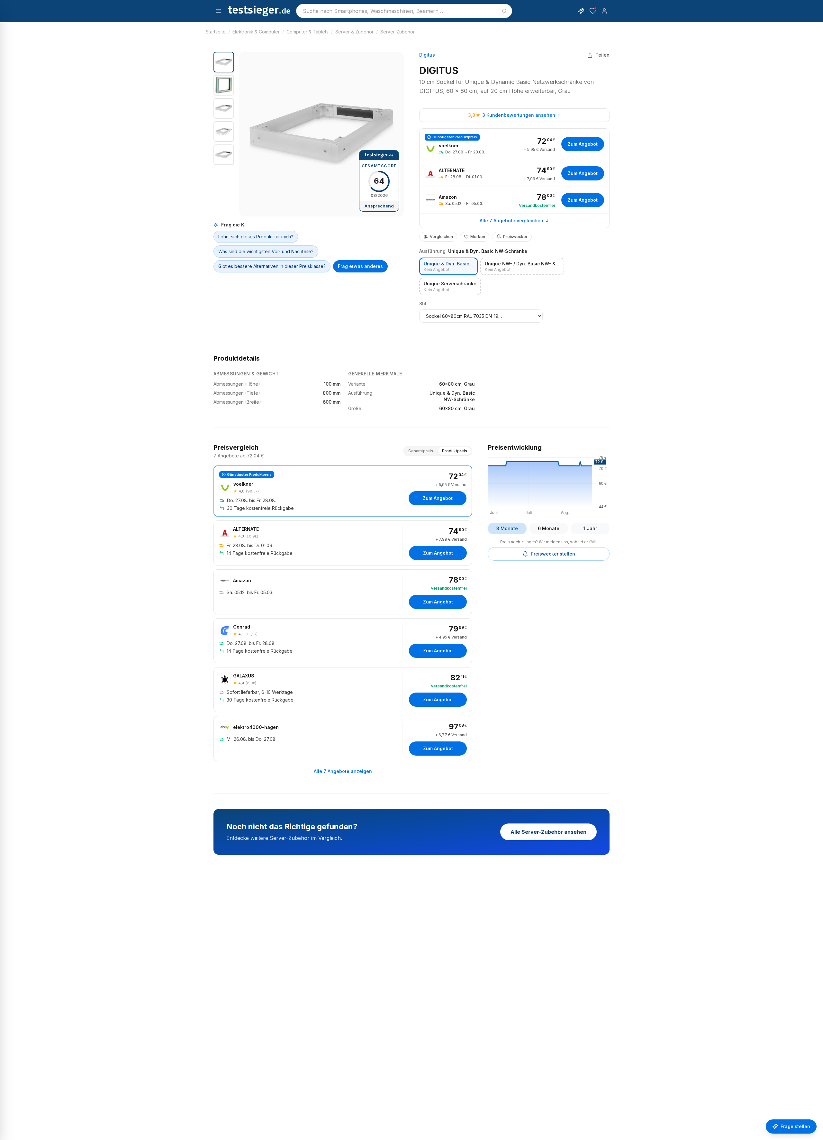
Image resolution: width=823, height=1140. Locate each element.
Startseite (216, 31)
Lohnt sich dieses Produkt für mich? (255, 236)
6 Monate (548, 528)
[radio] (448, 266)
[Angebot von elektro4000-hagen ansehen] (342, 738)
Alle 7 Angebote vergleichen (511, 220)
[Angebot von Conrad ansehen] (342, 640)
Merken (477, 236)
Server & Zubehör (354, 31)
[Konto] (604, 11)
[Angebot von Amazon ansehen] (514, 200)
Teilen (602, 55)
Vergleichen (441, 236)
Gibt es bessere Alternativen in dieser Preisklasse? (272, 266)
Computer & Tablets (307, 31)
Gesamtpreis (420, 450)
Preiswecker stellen (553, 553)
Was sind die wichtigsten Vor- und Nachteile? (265, 251)
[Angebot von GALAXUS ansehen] (342, 689)
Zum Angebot (583, 144)
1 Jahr (590, 528)
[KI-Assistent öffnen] (581, 11)
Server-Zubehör (397, 31)
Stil (422, 303)
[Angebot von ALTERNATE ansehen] (514, 173)
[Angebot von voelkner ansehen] (514, 144)
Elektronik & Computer (256, 31)
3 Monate (507, 528)
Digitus (427, 55)
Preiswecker (515, 236)
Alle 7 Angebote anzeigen (343, 771)
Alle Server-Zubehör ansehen (548, 832)
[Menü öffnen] (218, 11)
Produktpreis (454, 450)
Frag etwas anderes (360, 266)
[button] (321, 134)
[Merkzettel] (593, 11)
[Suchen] (504, 11)
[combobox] (404, 11)
